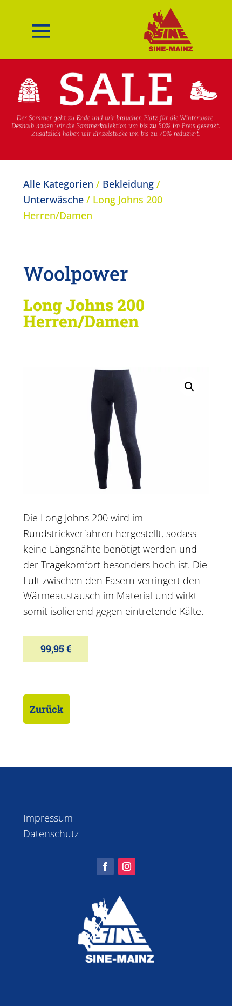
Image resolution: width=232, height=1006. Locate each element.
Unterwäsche (53, 199)
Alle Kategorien (58, 183)
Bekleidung (128, 183)
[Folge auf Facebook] (105, 866)
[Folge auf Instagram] (126, 866)
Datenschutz (51, 833)
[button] (189, 386)
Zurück (47, 709)
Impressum (48, 817)
